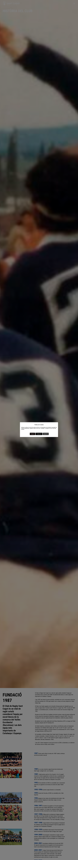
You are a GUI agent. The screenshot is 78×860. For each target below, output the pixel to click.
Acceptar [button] (32, 433)
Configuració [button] (39, 433)
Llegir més (46, 433)
